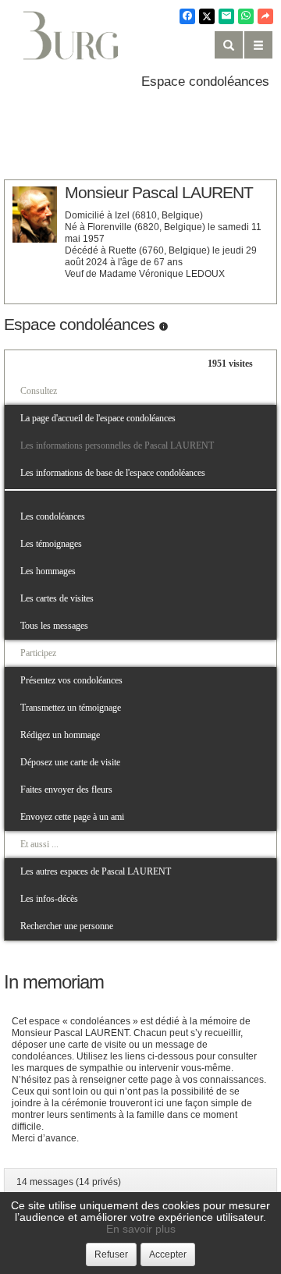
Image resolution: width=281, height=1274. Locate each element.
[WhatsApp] (246, 16)
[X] (207, 16)
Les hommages (48, 571)
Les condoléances (52, 516)
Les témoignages (51, 543)
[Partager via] (265, 16)
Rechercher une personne (66, 926)
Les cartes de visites (57, 598)
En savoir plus (141, 1229)
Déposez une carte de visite (70, 762)
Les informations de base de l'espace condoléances (112, 472)
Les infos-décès (49, 898)
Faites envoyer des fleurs (66, 789)
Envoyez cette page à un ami (72, 816)
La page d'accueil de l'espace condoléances (98, 418)
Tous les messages (54, 625)
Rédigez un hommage (60, 734)
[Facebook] (187, 16)
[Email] (226, 16)
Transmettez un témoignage (70, 707)
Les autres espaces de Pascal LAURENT (95, 871)
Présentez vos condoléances (71, 680)
